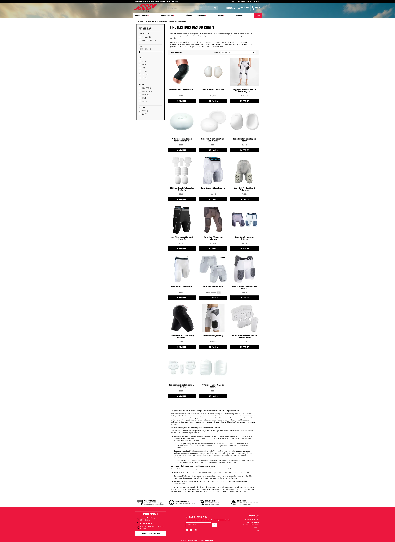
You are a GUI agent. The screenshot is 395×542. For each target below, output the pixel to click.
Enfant (220, 15)
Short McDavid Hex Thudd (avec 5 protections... (182, 337)
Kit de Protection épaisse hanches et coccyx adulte (244, 337)
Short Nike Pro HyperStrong (213, 336)
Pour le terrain (167, 15)
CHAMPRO (146, 88)
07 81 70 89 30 (144, 523)
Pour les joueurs (141, 15)
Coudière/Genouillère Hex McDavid (181, 90)
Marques (239, 15)
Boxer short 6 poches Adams (213, 286)
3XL (144, 78)
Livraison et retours (252, 519)
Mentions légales (253, 522)
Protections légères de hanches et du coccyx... (181, 386)
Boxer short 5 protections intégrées (244, 238)
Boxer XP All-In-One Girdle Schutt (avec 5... (244, 287)
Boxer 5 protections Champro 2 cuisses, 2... (181, 238)
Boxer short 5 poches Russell (181, 286)
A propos (256, 527)
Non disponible (149, 40)
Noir (144, 114)
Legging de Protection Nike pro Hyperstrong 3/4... (244, 91)
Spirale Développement (207, 540)
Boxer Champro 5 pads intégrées (213, 188)
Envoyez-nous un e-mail (150, 534)
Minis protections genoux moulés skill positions (213, 140)
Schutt (145, 101)
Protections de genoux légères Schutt (244, 140)
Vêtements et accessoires (195, 15)
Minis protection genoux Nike (213, 90)
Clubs (258, 15)
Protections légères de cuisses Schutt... (213, 386)
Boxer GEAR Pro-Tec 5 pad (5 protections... (244, 189)
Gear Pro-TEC (147, 91)
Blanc (145, 111)
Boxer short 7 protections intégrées (213, 238)
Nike (144, 98)
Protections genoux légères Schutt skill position (182, 140)
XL (144, 71)
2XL (144, 74)
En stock (146, 37)
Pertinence (238, 52)
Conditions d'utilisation (251, 525)
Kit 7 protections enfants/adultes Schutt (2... (182, 189)
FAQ (257, 530)
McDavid (146, 95)
